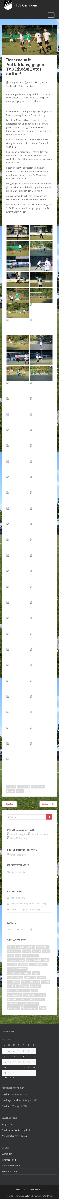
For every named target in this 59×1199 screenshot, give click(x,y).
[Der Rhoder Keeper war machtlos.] (41, 295)
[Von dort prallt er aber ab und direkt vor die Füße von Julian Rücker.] (41, 640)
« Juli (4, 1077)
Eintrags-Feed (9, 1159)
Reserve (10, 791)
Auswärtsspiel (38, 786)
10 (14, 1056)
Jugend (36, 973)
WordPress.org (9, 1171)
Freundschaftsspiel (16, 960)
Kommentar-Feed (11, 1165)
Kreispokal (34, 982)
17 (14, 1061)
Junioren (41, 977)
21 (34, 1061)
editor (30, 82)
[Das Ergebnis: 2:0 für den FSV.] (41, 483)
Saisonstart (35, 986)
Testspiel (12, 999)
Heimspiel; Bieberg (38, 964)
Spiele (24, 990)
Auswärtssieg (23, 786)
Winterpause (13, 1008)
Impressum (20, 1189)
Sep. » (11, 1077)
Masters (45, 982)
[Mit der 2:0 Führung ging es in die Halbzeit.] (18, 577)
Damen (46, 951)
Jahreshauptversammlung (19, 973)
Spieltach (6, 1094)
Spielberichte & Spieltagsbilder (20, 86)
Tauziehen (40, 995)
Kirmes (25, 982)
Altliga (21, 947)
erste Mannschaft (30, 955)
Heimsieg (12, 964)
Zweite (20, 791)
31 (14, 1073)
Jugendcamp (30, 977)
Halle (45, 960)
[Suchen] (49, 817)
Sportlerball (29, 995)
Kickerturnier (13, 982)
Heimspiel (23, 964)
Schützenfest (13, 990)
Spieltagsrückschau (11, 1100)
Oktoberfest (13, 986)
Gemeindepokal (34, 960)
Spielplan (33, 990)
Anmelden (7, 1153)
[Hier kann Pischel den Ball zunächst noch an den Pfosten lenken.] (18, 640)
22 (4, 1067)
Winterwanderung (29, 1008)
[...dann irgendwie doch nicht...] (41, 593)
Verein (30, 999)
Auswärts (11, 786)
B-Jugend (26, 951)
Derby (10, 955)
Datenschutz (36, 1189)
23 (9, 1067)
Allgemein (42, 82)
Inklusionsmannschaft (17, 968)
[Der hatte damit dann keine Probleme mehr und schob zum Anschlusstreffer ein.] (18, 655)
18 (19, 1061)
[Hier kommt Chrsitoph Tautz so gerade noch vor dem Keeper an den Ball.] (41, 702)
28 (34, 1067)
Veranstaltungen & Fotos (23, 909)
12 (24, 1056)
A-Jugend (12, 947)
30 (9, 1073)
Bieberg (36, 951)
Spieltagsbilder (14, 995)
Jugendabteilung (15, 977)
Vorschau (40, 999)
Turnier (21, 999)
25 (19, 1067)
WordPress (47, 1196)
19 (24, 1061)
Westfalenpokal (31, 1003)
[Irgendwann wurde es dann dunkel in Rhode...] (41, 749)
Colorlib (28, 1196)
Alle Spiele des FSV (16, 871)
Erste (18, 955)
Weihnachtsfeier (15, 1003)
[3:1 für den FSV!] (18, 718)
